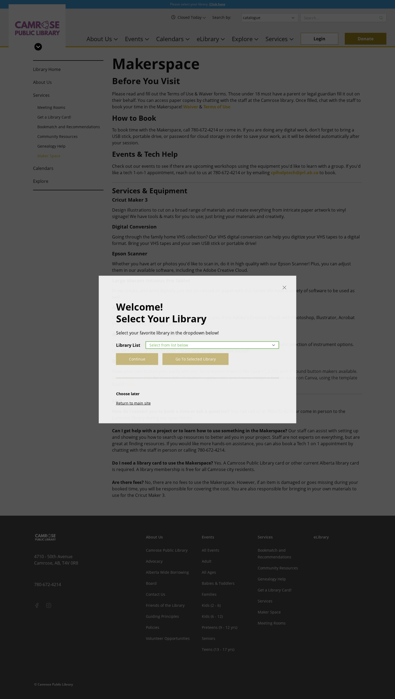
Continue (137, 359)
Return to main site (133, 403)
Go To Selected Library (195, 359)
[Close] (284, 287)
